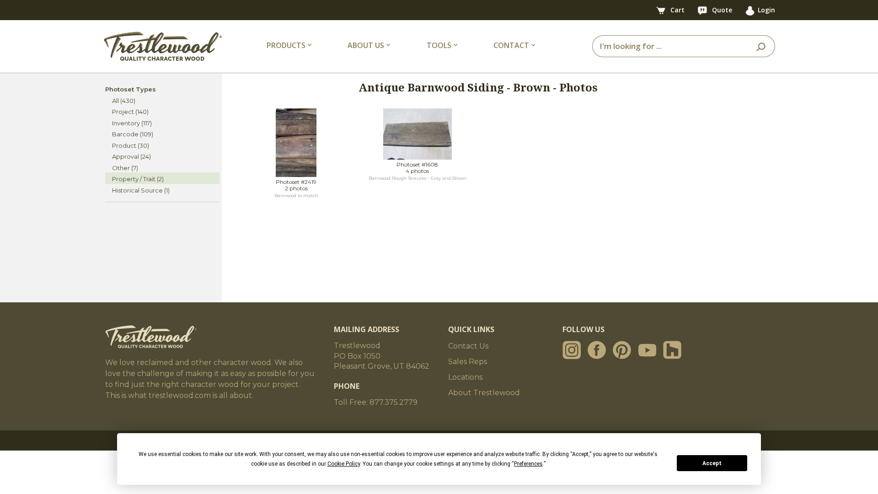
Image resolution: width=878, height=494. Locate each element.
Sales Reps (467, 361)
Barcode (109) (132, 134)
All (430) (123, 100)
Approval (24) (131, 156)
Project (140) (130, 111)
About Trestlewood (484, 392)
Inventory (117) (132, 123)
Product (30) (130, 145)
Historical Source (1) (141, 190)
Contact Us (468, 346)
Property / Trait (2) (138, 179)
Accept (712, 463)
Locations (465, 377)
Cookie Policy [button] (343, 464)
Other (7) (125, 168)
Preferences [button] (528, 464)
